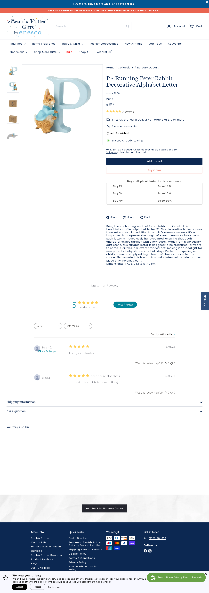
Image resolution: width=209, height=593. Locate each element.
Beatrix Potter (40, 538)
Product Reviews (42, 559)
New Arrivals (133, 44)
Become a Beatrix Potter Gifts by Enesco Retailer (85, 544)
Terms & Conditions (82, 558)
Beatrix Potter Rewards (46, 555)
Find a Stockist (78, 538)
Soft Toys (155, 44)
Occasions (17, 52)
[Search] (127, 26)
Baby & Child (71, 44)
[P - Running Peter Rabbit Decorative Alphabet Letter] (21, 459)
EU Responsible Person (46, 546)
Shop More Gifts (45, 52)
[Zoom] (62, 105)
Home (110, 67)
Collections (126, 67)
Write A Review (125, 304)
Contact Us (38, 542)
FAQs (34, 563)
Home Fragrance (44, 44)
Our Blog (36, 550)
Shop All (84, 52)
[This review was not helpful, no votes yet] (171, 363)
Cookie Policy (77, 553)
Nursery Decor (147, 67)
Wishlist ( (104, 52)
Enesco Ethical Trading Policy (83, 568)
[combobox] (92, 26)
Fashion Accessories (104, 44)
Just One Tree (40, 567)
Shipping (111, 152)
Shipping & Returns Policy (85, 549)
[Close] (205, 574)
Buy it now (154, 170)
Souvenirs (175, 44)
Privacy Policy (77, 562)
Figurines (16, 44)
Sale (69, 52)
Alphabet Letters (121, 4)
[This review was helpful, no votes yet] (166, 363)
